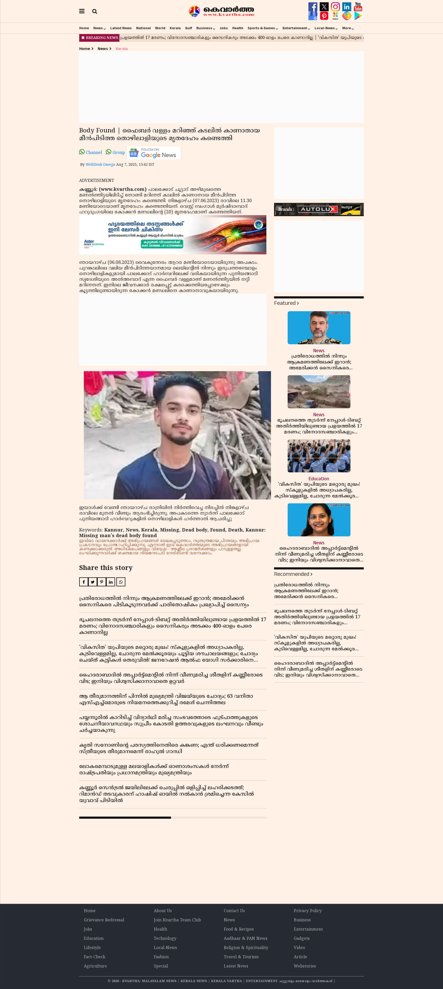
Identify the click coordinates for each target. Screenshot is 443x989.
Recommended (291, 574)
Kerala (175, 28)
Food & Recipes (239, 929)
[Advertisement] (221, 87)
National (143, 28)
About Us (163, 911)
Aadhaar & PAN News (245, 938)
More (346, 28)
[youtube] (358, 6)
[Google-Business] (313, 15)
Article (300, 957)
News (98, 28)
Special (161, 966)
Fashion (161, 957)
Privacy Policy (308, 911)
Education (94, 938)
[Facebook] (313, 6)
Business (204, 28)
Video (299, 948)
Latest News (121, 28)
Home (84, 28)
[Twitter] (324, 6)
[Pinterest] (324, 15)
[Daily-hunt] (336, 15)
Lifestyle (92, 948)
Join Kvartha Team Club (177, 920)
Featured (285, 303)
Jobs (224, 28)
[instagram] (336, 6)
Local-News (325, 28)
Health (237, 28)
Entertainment (295, 28)
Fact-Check (94, 957)
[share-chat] (347, 15)
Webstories (305, 966)
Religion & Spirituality (246, 948)
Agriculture (95, 966)
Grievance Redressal (104, 920)
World (160, 28)
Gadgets (302, 938)
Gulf (188, 28)
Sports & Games (261, 28)
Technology (165, 938)
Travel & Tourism (241, 957)
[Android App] (358, 15)
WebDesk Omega (100, 165)
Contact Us (234, 911)
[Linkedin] (347, 6)
